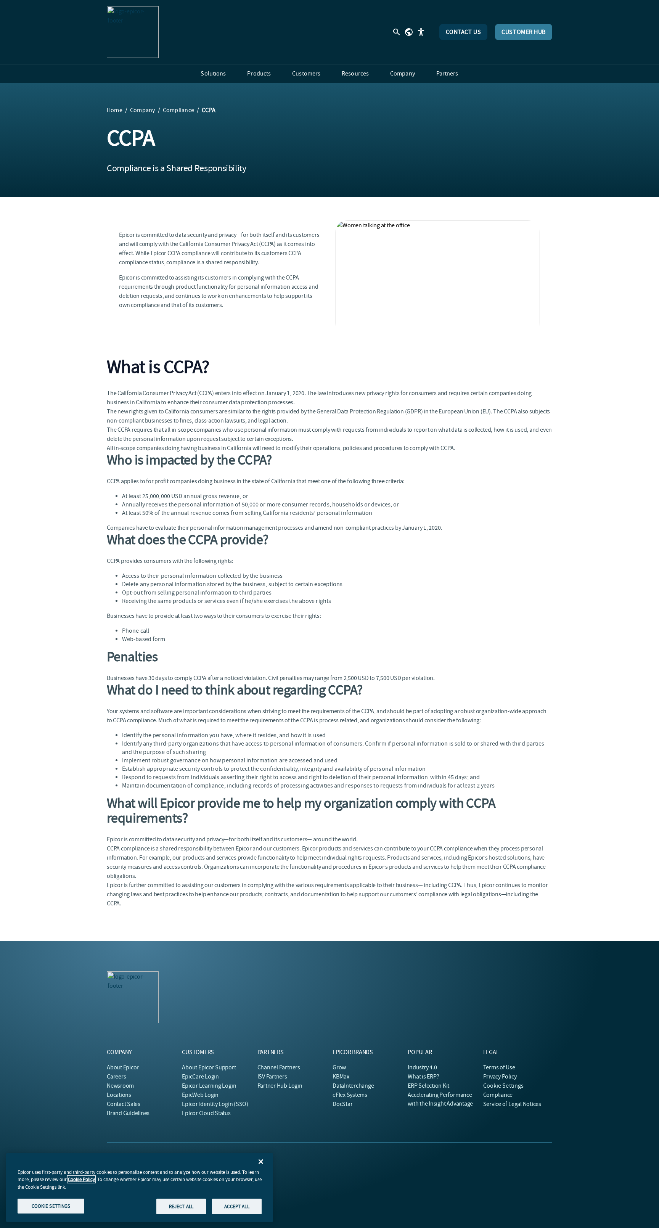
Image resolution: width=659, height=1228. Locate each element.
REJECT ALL (181, 1206)
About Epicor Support (209, 1067)
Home (114, 110)
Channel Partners (278, 1067)
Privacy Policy (500, 1076)
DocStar (342, 1104)
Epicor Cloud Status (206, 1113)
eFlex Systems (350, 1095)
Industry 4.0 (422, 1067)
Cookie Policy (81, 1179)
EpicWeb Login (200, 1095)
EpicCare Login (200, 1076)
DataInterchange (353, 1086)
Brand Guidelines (128, 1113)
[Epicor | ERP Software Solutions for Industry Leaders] (133, 32)
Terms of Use (499, 1067)
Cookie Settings (503, 1086)
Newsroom (120, 1086)
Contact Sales (123, 1104)
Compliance (178, 110)
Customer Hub (523, 32)
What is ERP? (423, 1076)
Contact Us (463, 32)
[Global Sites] (409, 32)
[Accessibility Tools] (421, 32)
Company (142, 110)
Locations (119, 1095)
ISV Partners (272, 1076)
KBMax (341, 1076)
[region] (139, 1187)
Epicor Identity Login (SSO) (215, 1104)
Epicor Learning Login (209, 1086)
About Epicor (123, 1067)
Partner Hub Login (279, 1086)
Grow (339, 1067)
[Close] (260, 1161)
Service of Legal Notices (512, 1104)
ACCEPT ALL (236, 1206)
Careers (116, 1076)
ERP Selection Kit (428, 1086)
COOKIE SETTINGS (51, 1205)
